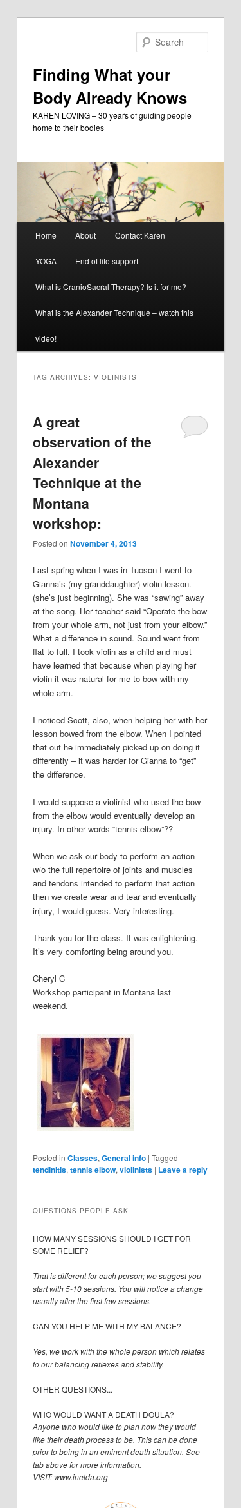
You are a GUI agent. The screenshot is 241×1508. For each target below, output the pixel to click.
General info (124, 1158)
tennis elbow (93, 1169)
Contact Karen (140, 235)
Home (46, 235)
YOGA (46, 260)
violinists (136, 1169)
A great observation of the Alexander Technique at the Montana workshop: (92, 472)
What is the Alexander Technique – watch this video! (114, 325)
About (85, 235)
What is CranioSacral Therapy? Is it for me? (110, 286)
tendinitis (49, 1169)
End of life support (106, 260)
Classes (82, 1158)
